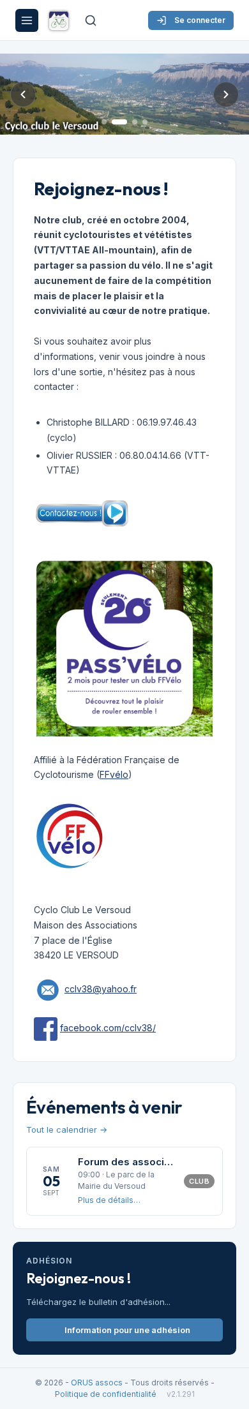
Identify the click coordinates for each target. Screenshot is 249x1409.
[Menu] (26, 20)
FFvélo (114, 774)
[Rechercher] (90, 20)
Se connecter (199, 20)
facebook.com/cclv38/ (108, 1027)
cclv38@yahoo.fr (100, 988)
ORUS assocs (97, 1382)
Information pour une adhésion (127, 1330)
